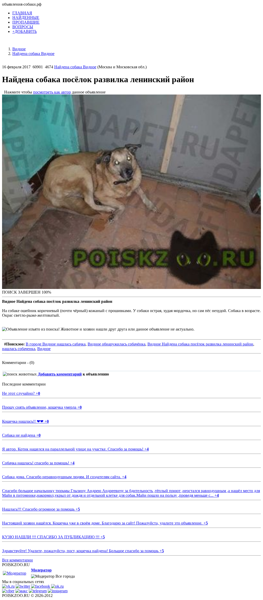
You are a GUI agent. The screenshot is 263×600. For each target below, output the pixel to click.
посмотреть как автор (52, 92)
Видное (44, 348)
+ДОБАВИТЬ (24, 31)
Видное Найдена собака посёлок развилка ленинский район (200, 344)
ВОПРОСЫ (22, 27)
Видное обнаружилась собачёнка (116, 344)
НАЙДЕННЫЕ (25, 17)
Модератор (41, 570)
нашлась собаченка (18, 348)
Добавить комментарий (60, 374)
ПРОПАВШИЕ (26, 22)
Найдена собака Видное (75, 67)
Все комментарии (17, 560)
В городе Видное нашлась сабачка (56, 344)
